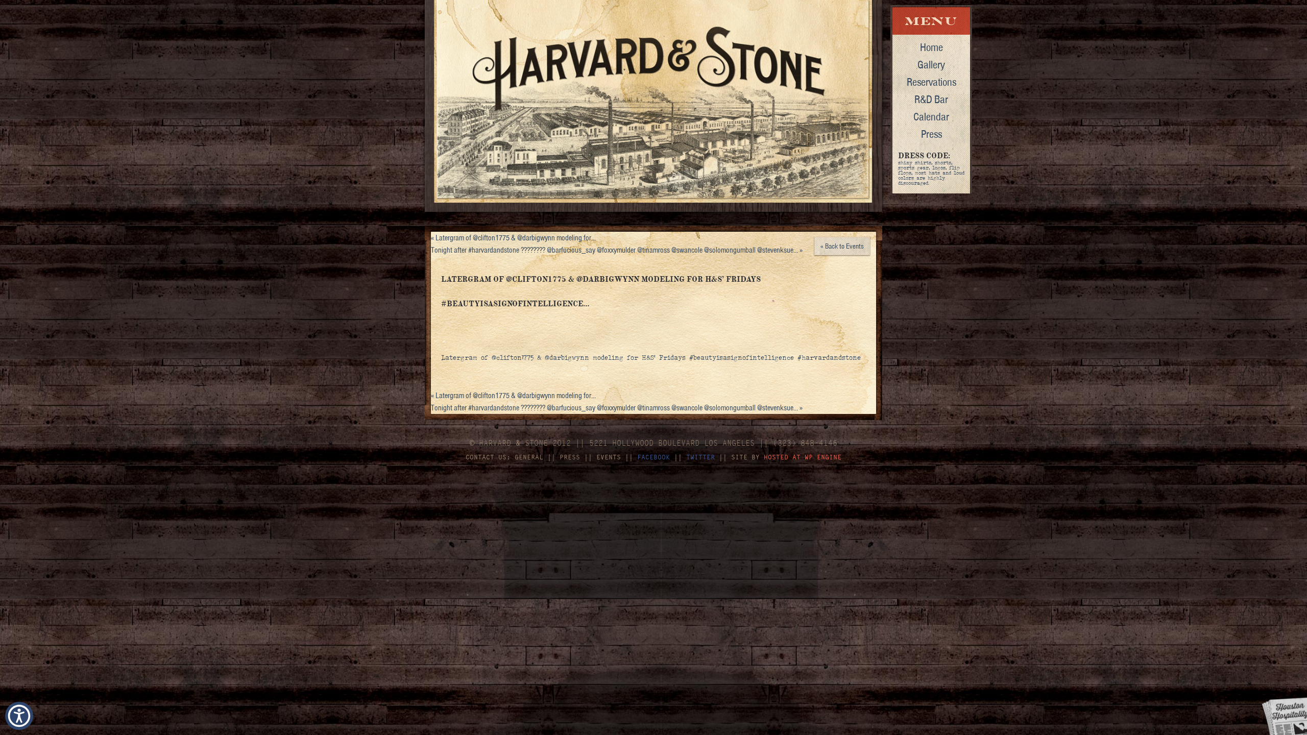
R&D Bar (931, 99)
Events (608, 457)
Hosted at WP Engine (802, 457)
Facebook (653, 457)
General (529, 457)
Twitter (700, 457)
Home (931, 47)
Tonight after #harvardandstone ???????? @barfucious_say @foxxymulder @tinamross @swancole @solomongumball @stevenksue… (617, 250)
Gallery (931, 64)
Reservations (931, 82)
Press (931, 134)
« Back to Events (842, 246)
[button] (19, 716)
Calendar (931, 116)
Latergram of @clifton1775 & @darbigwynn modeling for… (513, 238)
